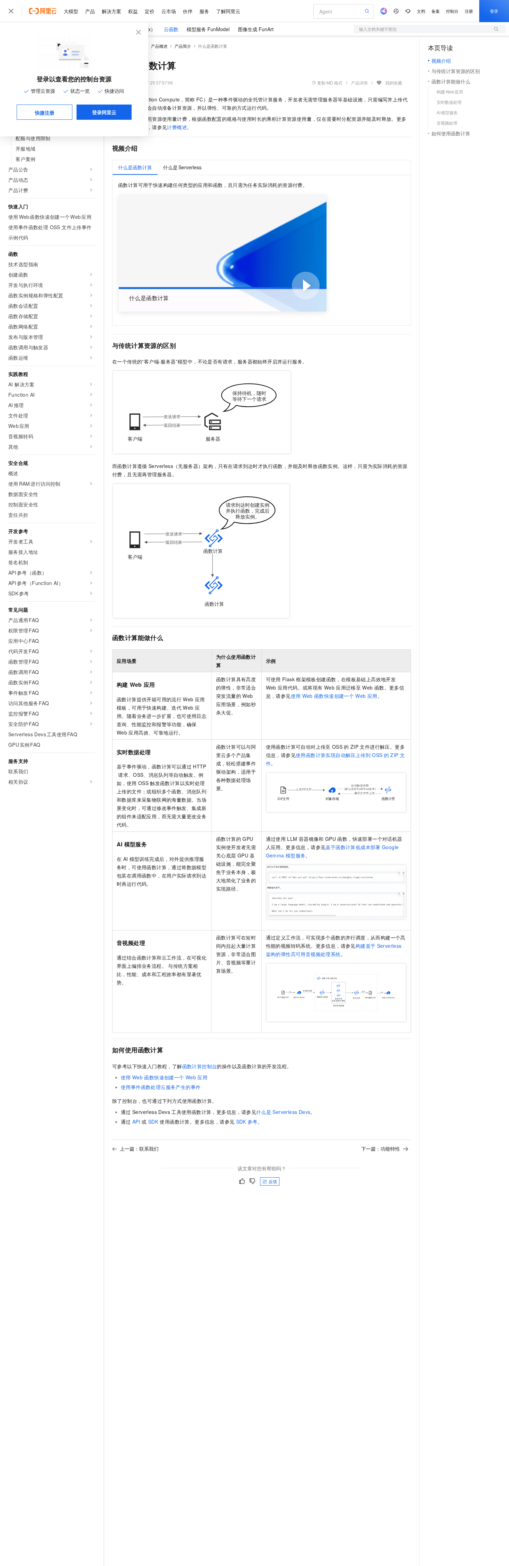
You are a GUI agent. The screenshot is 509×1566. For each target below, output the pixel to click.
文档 (421, 11)
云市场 (168, 11)
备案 (435, 11)
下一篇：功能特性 (380, 1148)
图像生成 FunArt (256, 29)
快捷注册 (44, 112)
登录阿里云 (104, 112)
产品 (90, 11)
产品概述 (159, 46)
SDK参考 (247, 1121)
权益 (133, 11)
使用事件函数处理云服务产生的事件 (160, 1086)
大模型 (71, 11)
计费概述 (177, 127)
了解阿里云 (228, 11)
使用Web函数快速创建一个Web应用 (334, 695)
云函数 (171, 29)
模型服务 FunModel (208, 29)
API (136, 1121)
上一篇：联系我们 (139, 1148)
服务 (204, 11)
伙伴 (188, 11)
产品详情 (359, 83)
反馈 (273, 1181)
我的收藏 (393, 83)
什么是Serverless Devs (283, 1111)
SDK (153, 1121)
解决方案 (111, 11)
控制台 (452, 11)
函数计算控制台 (199, 1066)
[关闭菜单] (11, 11)
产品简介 (183, 46)
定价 (149, 11)
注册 (469, 11)
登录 (494, 11)
